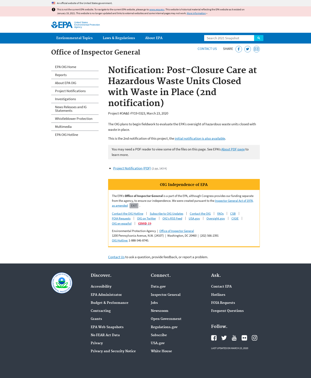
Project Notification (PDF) (132, 168)
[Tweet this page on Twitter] (247, 49)
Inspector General (165, 295)
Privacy (97, 343)
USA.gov (194, 218)
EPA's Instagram (254, 338)
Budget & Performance (109, 303)
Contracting (101, 311)
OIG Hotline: (120, 240)
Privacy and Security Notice (113, 351)
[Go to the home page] (62, 25)
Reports (61, 74)
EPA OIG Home (65, 66)
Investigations (65, 99)
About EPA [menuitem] (153, 38)
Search (258, 38)
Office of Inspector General (176, 231)
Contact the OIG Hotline (127, 213)
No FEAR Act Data (105, 335)
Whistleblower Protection (73, 118)
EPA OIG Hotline (66, 134)
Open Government (166, 319)
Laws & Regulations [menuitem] (119, 38)
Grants (96, 319)
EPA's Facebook (214, 338)
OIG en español (122, 223)
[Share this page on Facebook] (238, 49)
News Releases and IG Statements (71, 109)
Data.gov (158, 287)
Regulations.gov (164, 327)
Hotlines (218, 295)
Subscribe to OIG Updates (166, 213)
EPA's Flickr (244, 338)
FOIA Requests (121, 218)
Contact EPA (221, 287)
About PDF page (233, 149)
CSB (233, 213)
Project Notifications (70, 91)
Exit (134, 205)
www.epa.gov (156, 9)
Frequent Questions (227, 311)
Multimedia (63, 126)
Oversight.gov (215, 218)
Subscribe (159, 335)
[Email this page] (256, 49)
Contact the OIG (200, 213)
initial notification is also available (200, 138)
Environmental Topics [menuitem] (74, 38)
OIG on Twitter (146, 218)
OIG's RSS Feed (172, 218)
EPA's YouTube (234, 338)
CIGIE (235, 218)
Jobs (154, 303)
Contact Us (207, 48)
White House (161, 351)
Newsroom (159, 311)
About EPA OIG (65, 83)
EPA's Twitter (224, 338)
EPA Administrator (106, 295)
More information (196, 13)
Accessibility (101, 287)
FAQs (220, 213)
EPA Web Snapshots (107, 327)
